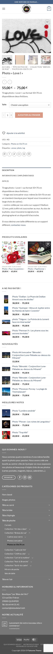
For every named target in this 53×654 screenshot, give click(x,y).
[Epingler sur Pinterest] (24, 154)
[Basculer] (49, 505)
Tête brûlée (7, 510)
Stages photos (8, 499)
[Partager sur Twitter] (14, 154)
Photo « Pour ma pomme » (13, 269)
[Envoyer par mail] (19, 154)
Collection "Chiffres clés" (15, 554)
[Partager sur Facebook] (9, 154)
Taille (4, 105)
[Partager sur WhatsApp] (4, 154)
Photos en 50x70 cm (22, 69)
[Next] (46, 36)
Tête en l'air (7, 579)
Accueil (6, 67)
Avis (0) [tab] (5, 181)
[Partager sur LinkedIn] (29, 154)
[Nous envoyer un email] (29, 477)
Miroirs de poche (12, 569)
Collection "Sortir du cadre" (16, 565)
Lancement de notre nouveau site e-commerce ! (25, 624)
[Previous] (6, 36)
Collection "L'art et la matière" (17, 557)
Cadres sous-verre (15, 537)
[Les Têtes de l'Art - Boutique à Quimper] (26, 8)
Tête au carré (8, 505)
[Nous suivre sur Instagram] (24, 477)
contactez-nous (18, 225)
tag (23, 148)
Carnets (8, 525)
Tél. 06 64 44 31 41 (10, 604)
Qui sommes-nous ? (12, 644)
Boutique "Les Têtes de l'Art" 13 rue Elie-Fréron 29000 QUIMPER (15, 597)
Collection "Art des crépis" (16, 529)
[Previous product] (10, 82)
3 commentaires (18, 628)
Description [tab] (8, 170)
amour (13, 148)
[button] (3, 8)
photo (19, 148)
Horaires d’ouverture (27, 646)
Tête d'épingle (8, 515)
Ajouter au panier (29, 115)
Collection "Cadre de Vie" (15, 550)
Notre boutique (31, 644)
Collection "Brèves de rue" (16, 533)
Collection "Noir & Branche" (17, 561)
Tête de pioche (20, 67)
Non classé (7, 494)
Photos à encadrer (15, 540)
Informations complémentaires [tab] (18, 176)
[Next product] (4, 82)
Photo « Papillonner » (37, 269)
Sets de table (10, 573)
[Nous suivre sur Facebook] (20, 477)
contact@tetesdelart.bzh (13, 608)
